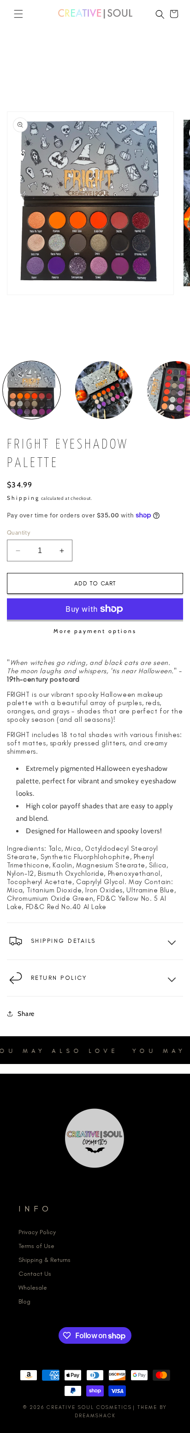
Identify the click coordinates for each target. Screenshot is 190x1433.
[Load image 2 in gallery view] (104, 390)
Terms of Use (36, 1246)
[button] (18, 14)
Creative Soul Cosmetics (89, 1407)
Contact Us (34, 1274)
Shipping (23, 497)
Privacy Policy (37, 1232)
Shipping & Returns (44, 1260)
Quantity (18, 532)
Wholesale (32, 1288)
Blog (24, 1301)
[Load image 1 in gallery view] (31, 390)
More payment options (95, 630)
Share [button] (26, 1013)
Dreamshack (95, 1416)
